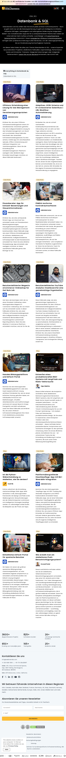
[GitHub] (19, 677)
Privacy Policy (13, 746)
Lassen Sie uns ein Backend (28, 54)
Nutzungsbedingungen (33, 740)
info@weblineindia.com (9, 659)
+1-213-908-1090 (7, 663)
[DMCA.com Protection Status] (37, 727)
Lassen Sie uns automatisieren (38, 4)
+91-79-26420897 (21, 663)
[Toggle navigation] (62, 8)
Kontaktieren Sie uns (13, 656)
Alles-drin (33, 16)
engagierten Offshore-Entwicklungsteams (46, 38)
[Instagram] (12, 677)
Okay (6, 749)
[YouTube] (16, 677)
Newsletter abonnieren (33, 734)
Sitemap (33, 743)
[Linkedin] (9, 677)
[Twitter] (6, 677)
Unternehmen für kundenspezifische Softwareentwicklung (42, 747)
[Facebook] (3, 677)
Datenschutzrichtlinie (34, 737)
